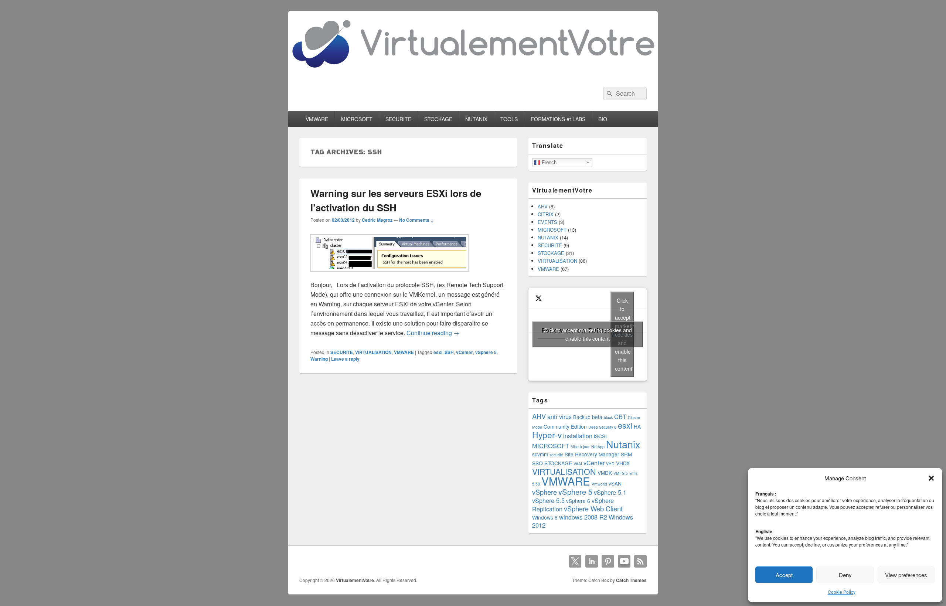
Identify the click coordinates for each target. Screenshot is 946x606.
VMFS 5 (620, 473)
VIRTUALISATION (373, 352)
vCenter (464, 352)
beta (597, 417)
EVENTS (547, 221)
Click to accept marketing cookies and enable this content (588, 334)
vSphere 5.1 (610, 492)
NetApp (598, 446)
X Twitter (575, 561)
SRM (626, 454)
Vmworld (599, 484)
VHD (610, 463)
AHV (543, 206)
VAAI (578, 463)
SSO (537, 463)
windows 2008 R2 (583, 517)
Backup (582, 417)
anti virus (559, 416)
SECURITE (398, 119)
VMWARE (317, 119)
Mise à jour (580, 446)
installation (577, 435)
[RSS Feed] (640, 561)
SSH (449, 352)
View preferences (906, 575)
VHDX (623, 463)
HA (637, 426)
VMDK (605, 472)
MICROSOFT (356, 119)
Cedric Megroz (377, 220)
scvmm (540, 454)
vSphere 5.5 (548, 500)
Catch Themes (631, 580)
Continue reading (432, 332)
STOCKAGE (438, 119)
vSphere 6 (578, 500)
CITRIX (546, 214)
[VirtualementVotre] (473, 73)
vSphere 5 (486, 352)
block (608, 417)
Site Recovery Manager (592, 454)
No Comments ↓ (416, 220)
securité (556, 454)
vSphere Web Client (593, 508)
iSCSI (600, 436)
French (548, 162)
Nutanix (623, 444)
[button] (931, 478)
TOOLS (509, 119)
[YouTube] (624, 561)
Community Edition (565, 426)
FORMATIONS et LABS (558, 119)
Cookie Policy (841, 592)
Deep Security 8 (602, 427)
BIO (602, 119)
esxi (437, 352)
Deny (845, 575)
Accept (784, 575)
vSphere (544, 492)
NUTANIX (476, 119)
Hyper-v (547, 434)
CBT (620, 416)
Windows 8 (545, 517)
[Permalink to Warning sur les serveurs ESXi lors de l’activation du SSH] (389, 275)
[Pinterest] (608, 561)
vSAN (615, 483)
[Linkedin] (591, 561)
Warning (319, 358)
